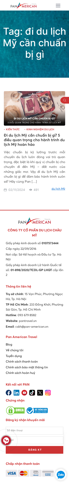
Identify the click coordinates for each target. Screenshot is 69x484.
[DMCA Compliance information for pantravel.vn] (15, 414)
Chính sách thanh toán (22, 361)
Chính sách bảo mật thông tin (27, 367)
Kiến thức (13, 129)
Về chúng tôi (14, 350)
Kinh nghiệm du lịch (40, 129)
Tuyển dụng (14, 356)
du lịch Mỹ (58, 188)
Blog (9, 344)
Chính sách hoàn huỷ (20, 372)
